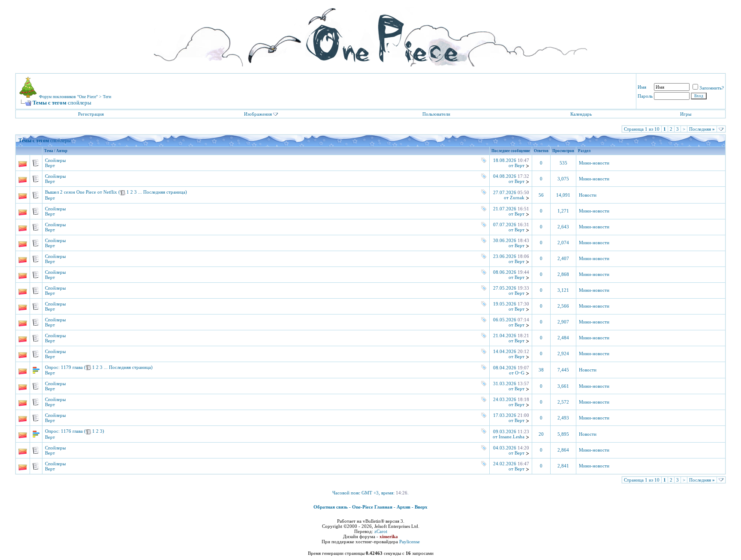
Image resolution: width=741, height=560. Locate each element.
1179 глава (72, 367)
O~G (519, 372)
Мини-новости (594, 163)
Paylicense (409, 541)
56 (541, 195)
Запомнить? (711, 87)
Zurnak (517, 197)
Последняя (702, 129)
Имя (642, 87)
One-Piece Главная (372, 506)
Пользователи (436, 114)
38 (541, 370)
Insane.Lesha (511, 436)
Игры (685, 114)
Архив (403, 506)
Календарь (581, 114)
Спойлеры (55, 160)
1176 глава (72, 431)
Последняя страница (164, 192)
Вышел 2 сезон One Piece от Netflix (81, 192)
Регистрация (91, 114)
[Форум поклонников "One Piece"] (370, 34)
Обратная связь (330, 506)
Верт (50, 165)
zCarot (380, 531)
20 (541, 434)
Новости (587, 195)
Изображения (258, 114)
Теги (107, 96)
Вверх (421, 506)
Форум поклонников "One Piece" (68, 96)
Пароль (645, 96)
